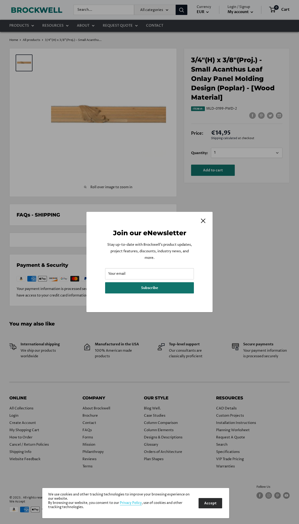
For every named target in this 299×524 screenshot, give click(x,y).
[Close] (203, 220)
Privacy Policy (131, 503)
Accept (210, 503)
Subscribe (149, 287)
